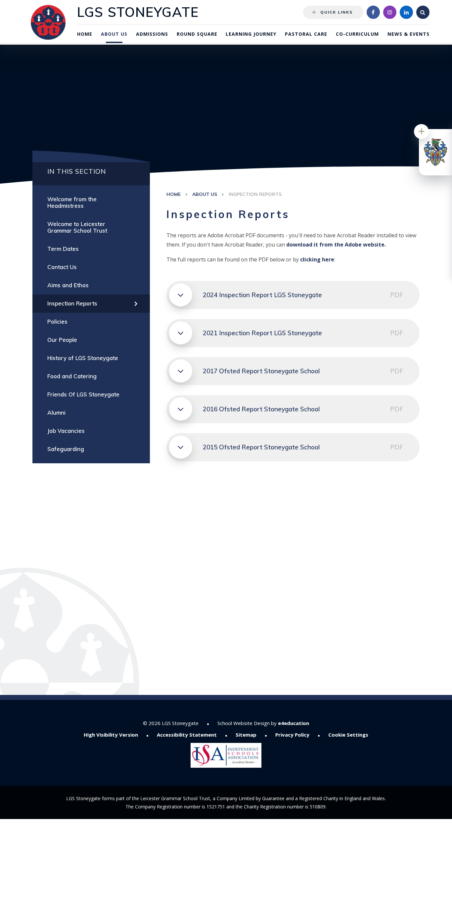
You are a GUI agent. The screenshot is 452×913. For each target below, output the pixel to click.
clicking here (317, 259)
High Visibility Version (111, 734)
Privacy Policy (292, 734)
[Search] (423, 12)
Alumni (56, 412)
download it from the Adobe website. (336, 244)
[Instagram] (389, 12)
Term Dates (63, 248)
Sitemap (246, 734)
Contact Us (62, 266)
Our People (62, 339)
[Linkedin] (406, 12)
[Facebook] (373, 12)
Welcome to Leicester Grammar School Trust (77, 227)
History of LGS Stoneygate (82, 357)
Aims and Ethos (68, 285)
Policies (57, 321)
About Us (204, 194)
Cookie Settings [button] (348, 734)
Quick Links (336, 12)
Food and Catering (72, 376)
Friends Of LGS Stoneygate (83, 394)
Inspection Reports (255, 194)
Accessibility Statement (187, 734)
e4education (293, 723)
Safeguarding (65, 448)
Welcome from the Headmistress (72, 202)
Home (173, 194)
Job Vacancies (66, 430)
